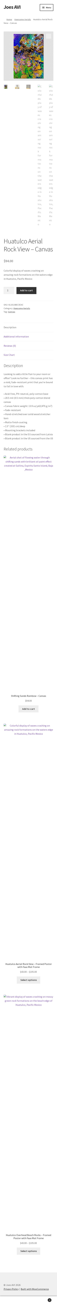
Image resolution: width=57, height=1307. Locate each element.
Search (28, 1301)
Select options (28, 979)
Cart (44, 1299)
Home (9, 19)
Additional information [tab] (16, 336)
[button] (48, 36)
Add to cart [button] (28, 708)
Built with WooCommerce (35, 1289)
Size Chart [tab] (9, 354)
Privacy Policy (11, 1289)
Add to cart (26, 290)
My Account (9, 1301)
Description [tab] (10, 327)
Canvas (11, 311)
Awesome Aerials (22, 19)
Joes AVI (12, 7)
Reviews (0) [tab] (10, 345)
